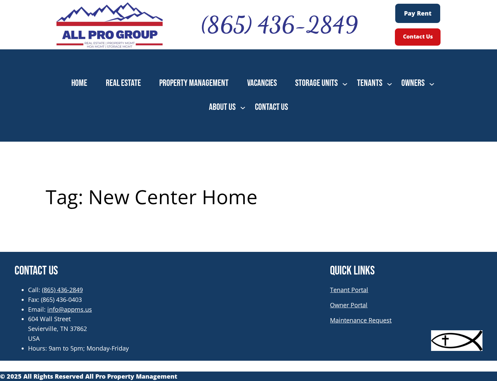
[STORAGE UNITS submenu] (345, 83)
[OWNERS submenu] (431, 83)
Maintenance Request (361, 320)
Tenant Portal (349, 290)
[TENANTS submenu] (389, 83)
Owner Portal (349, 305)
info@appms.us (69, 309)
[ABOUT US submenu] (242, 107)
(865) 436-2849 (62, 290)
